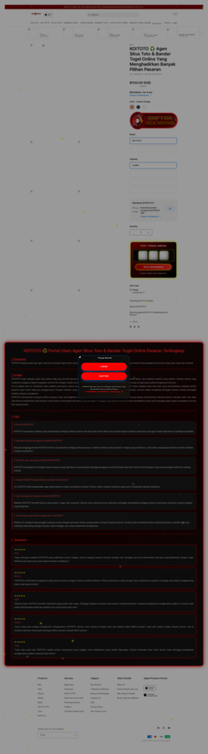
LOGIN (104, 367)
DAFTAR (104, 376)
